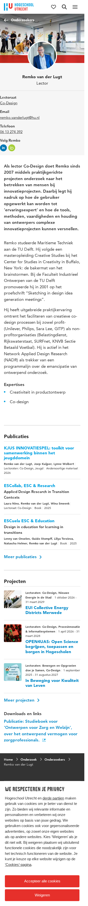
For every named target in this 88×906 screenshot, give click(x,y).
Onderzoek (29, 759)
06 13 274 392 (11, 131)
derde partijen (53, 798)
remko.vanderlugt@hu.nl (20, 117)
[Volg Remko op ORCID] (11, 147)
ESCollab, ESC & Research (29, 485)
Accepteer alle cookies (42, 881)
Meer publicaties (21, 556)
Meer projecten (20, 700)
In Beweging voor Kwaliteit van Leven (52, 683)
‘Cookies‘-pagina (18, 864)
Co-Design (8, 103)
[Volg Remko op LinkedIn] (3, 147)
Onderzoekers (22, 20)
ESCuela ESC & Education (29, 520)
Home (8, 759)
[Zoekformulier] (64, 6)
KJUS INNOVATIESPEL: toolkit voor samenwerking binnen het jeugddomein (39, 453)
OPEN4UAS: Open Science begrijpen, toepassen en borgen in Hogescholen (51, 646)
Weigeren (42, 895)
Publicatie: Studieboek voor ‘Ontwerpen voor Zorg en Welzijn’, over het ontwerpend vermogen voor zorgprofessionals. (40, 731)
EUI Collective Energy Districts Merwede (46, 610)
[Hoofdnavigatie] (75, 6)
